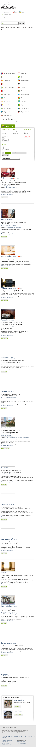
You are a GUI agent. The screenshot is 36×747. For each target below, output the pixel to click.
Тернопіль (17, 121)
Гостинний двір (10, 358)
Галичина (7, 391)
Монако (6, 468)
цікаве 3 (26, 132)
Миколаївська (25, 94)
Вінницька (24, 73)
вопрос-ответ (5, 140)
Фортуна (6, 675)
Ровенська (7, 101)
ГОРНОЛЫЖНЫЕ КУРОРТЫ (18, 736)
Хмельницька (25, 108)
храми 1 (26, 135)
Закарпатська (8, 84)
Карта (13, 27)
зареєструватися (13, 18)
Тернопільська (8, 105)
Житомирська (25, 80)
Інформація (5, 129)
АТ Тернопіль (8, 256)
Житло (15, 129)
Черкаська (7, 112)
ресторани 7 (5, 149)
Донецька (7, 80)
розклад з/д (5, 136)
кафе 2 (3, 148)
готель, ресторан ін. (22, 743)
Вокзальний (8, 643)
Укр (23, 12)
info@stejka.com (21, 731)
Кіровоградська (9, 87)
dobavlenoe (18, 711)
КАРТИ (4, 738)
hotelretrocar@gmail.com (11, 326)
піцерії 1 (4, 146)
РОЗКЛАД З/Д (6, 736)
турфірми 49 (5, 139)
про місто (4, 132)
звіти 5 (26, 137)
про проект (6, 11)
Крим (5, 91)
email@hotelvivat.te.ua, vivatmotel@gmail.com (17, 437)
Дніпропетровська (27, 77)
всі (3, 153)
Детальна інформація (7, 194)
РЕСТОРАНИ (30, 736)
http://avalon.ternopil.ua (7, 612)
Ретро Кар (7, 320)
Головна (4, 121)
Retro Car (7, 219)
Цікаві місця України (11, 697)
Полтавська (24, 98)
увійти (4, 18)
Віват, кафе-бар (10, 428)
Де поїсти (5, 144)
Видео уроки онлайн (7, 744)
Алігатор (7, 178)
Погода (24, 27)
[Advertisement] (18, 52)
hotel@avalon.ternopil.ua (11, 614)
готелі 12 (15, 133)
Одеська (6, 98)
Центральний (9, 539)
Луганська (24, 91)
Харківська (24, 105)
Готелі (30, 27)
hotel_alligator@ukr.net (10, 187)
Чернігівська (8, 115)
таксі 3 (3, 137)
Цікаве (8, 27)
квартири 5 (16, 135)
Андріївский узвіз (19, 700)
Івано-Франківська (10, 73)
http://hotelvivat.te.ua (7, 435)
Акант (5, 572)
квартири (5, 155)
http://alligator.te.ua (6, 186)
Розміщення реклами (7, 740)
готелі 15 (15, 132)
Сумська (23, 101)
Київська (23, 87)
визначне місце (21, 741)
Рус (16, 12)
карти (3, 135)
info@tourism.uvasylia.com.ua (12, 227)
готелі (22, 121)
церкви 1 (26, 133)
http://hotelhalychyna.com (8, 397)
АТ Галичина (8, 288)
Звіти (2, 27)
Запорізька (24, 84)
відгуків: (4, 197)
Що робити (27, 129)
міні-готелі (22, 153)
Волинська (7, 77)
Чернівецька (25, 112)
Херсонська (7, 108)
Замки (18, 27)
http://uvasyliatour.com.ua (8, 225)
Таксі (2, 30)
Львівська (7, 94)
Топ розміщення (6, 741)
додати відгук (5, 448)
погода (4, 133)
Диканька (7, 504)
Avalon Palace (9, 606)
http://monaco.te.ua (6, 474)
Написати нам (7, 14)
